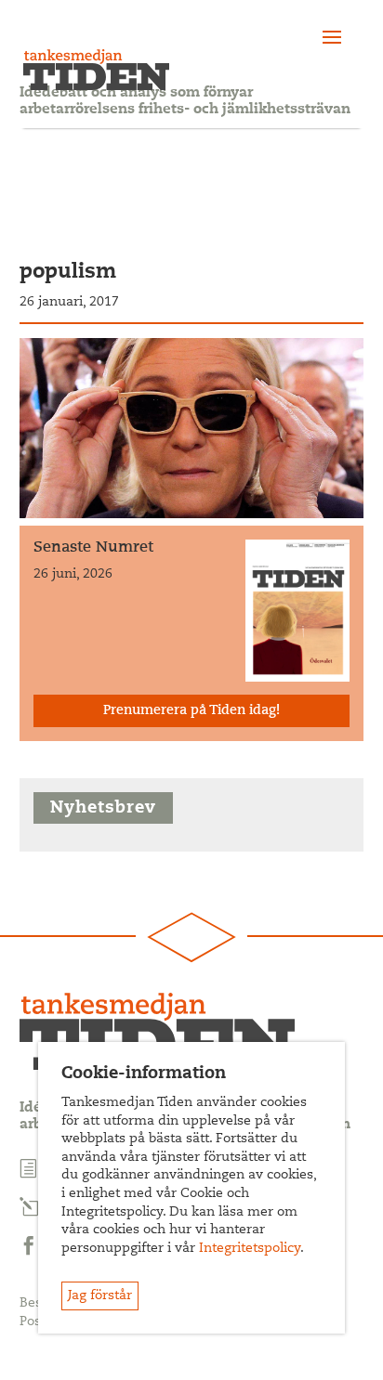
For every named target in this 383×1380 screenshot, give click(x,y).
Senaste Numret (93, 547)
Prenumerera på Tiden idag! (191, 711)
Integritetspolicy (249, 1249)
